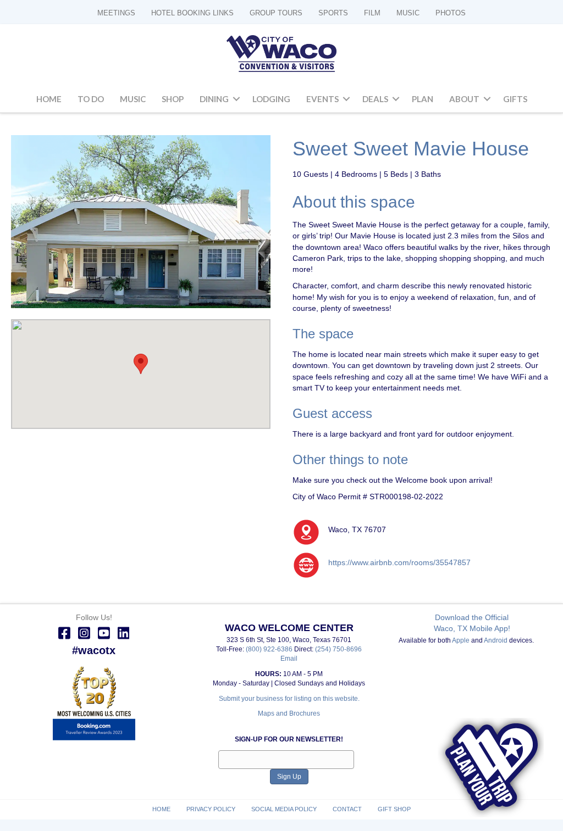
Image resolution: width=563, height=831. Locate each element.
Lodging (271, 99)
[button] (236, 99)
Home (49, 99)
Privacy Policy (210, 809)
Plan (422, 99)
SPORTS (333, 13)
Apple (461, 640)
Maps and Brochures (289, 713)
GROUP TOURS (276, 13)
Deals (375, 99)
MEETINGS (116, 13)
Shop (173, 99)
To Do (91, 99)
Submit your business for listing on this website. (289, 698)
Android (495, 640)
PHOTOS (450, 13)
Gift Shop (394, 809)
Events (322, 99)
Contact (347, 809)
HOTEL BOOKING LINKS (192, 13)
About (464, 99)
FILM (372, 13)
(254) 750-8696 (338, 649)
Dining (214, 99)
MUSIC (408, 13)
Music (133, 99)
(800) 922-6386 (270, 649)
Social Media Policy (284, 809)
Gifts (515, 99)
